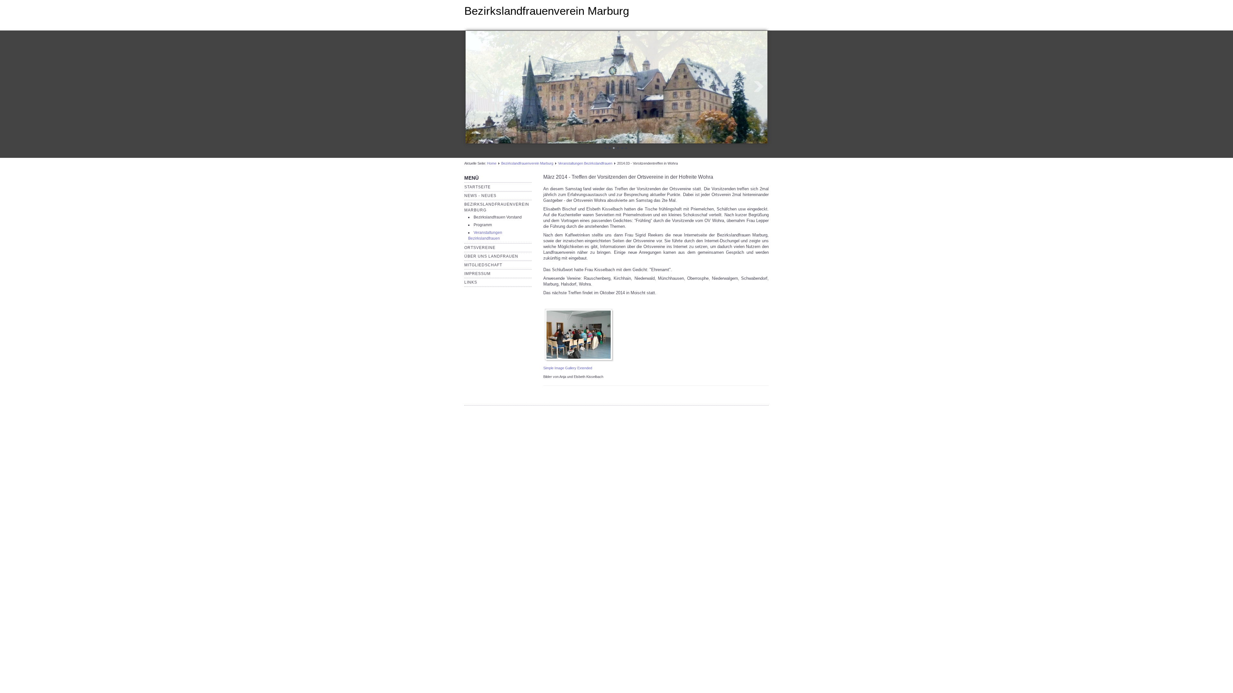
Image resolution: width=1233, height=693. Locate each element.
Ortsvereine (479, 248)
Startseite (477, 188)
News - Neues (480, 196)
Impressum (477, 274)
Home (491, 164)
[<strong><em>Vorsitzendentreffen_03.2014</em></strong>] (580, 335)
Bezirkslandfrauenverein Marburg (546, 10)
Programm (483, 226)
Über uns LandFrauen (491, 257)
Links (470, 283)
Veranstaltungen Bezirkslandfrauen (585, 164)
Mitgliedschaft (483, 266)
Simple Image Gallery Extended (567, 369)
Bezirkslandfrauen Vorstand (498, 218)
